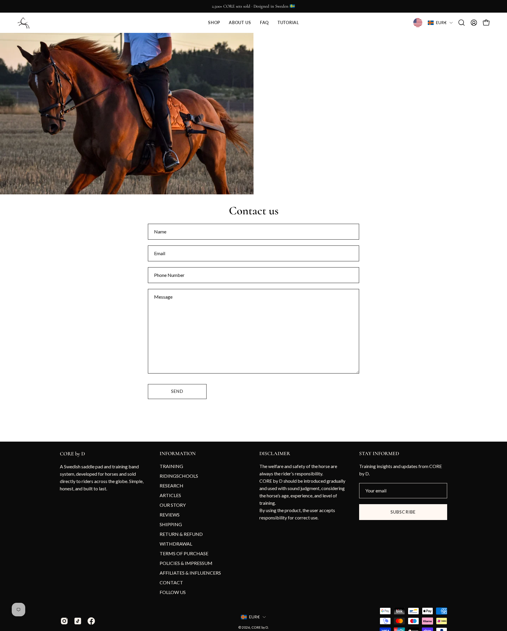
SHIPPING (171, 524)
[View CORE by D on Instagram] (64, 621)
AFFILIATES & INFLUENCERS (190, 573)
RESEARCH (171, 485)
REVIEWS (170, 514)
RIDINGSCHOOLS (179, 476)
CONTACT (171, 582)
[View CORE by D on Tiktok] (77, 621)
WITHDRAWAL (176, 543)
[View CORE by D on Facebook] (91, 621)
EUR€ (441, 22)
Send (177, 391)
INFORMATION (178, 453)
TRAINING (171, 466)
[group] (253, 6)
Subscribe (403, 511)
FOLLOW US (173, 592)
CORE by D (72, 453)
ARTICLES (170, 495)
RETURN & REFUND (181, 534)
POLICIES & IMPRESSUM (186, 563)
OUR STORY (173, 505)
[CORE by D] (23, 22)
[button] (214, 23)
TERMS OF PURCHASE (184, 553)
